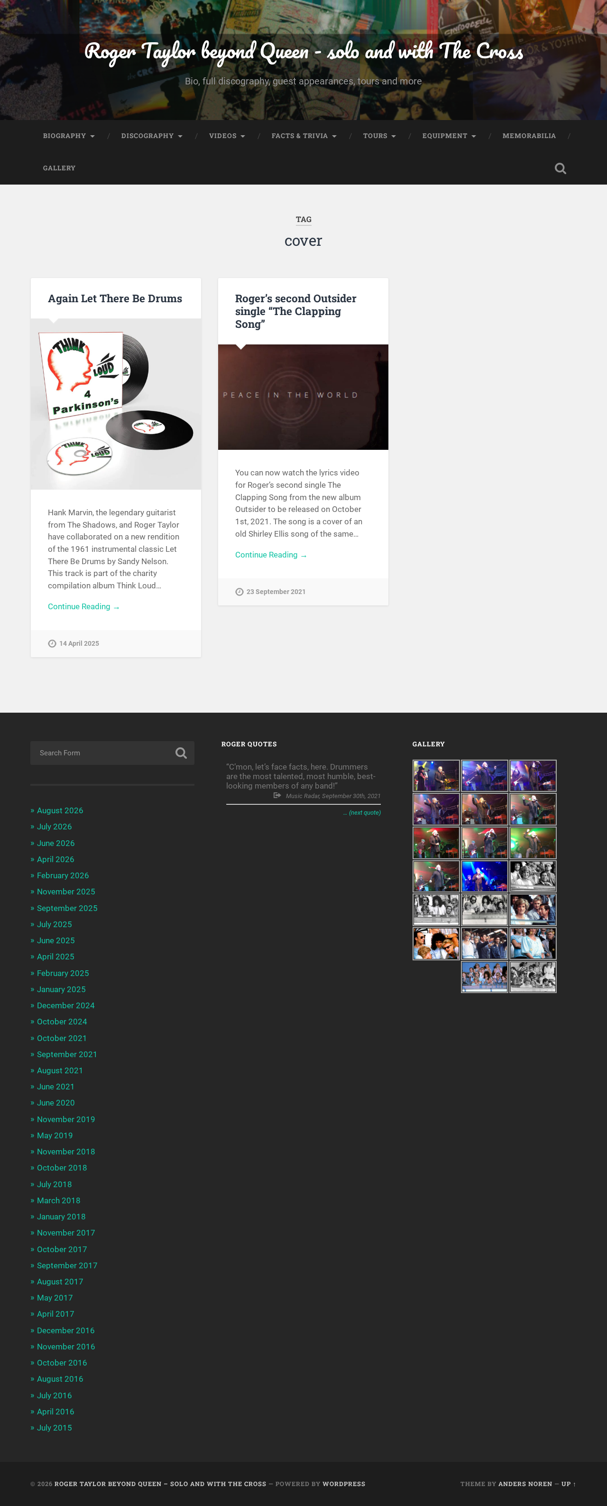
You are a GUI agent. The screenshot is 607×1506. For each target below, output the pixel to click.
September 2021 (67, 1054)
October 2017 (62, 1249)
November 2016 (66, 1346)
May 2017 (55, 1297)
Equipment (445, 135)
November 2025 (66, 891)
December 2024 (66, 1005)
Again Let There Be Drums (115, 298)
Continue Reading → (84, 606)
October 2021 (62, 1038)
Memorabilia (529, 135)
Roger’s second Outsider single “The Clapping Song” (296, 311)
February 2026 (63, 875)
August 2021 (60, 1070)
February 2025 (63, 973)
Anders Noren (525, 1483)
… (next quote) (362, 812)
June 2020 (56, 1102)
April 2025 (55, 956)
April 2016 (55, 1411)
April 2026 (55, 859)
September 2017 (67, 1265)
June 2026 (56, 843)
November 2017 (66, 1232)
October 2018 (62, 1167)
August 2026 (60, 810)
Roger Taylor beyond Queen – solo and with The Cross (161, 1483)
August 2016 (60, 1379)
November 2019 (66, 1119)
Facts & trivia (300, 135)
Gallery (59, 168)
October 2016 (62, 1362)
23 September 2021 (276, 592)
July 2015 (54, 1427)
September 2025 (67, 908)
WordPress (344, 1483)
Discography (147, 135)
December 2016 (66, 1330)
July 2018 (54, 1184)
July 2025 (54, 924)
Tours (375, 135)
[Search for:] (112, 753)
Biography (64, 135)
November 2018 (66, 1151)
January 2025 (61, 989)
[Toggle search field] (560, 168)
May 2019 (55, 1135)
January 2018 (61, 1216)
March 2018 (59, 1200)
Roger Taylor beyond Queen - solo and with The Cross (303, 50)
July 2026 (54, 826)
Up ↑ (569, 1483)
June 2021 (56, 1086)
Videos (223, 135)
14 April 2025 (79, 644)
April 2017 (55, 1314)
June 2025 (56, 940)
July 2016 (54, 1395)
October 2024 (62, 1021)
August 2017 (60, 1281)
